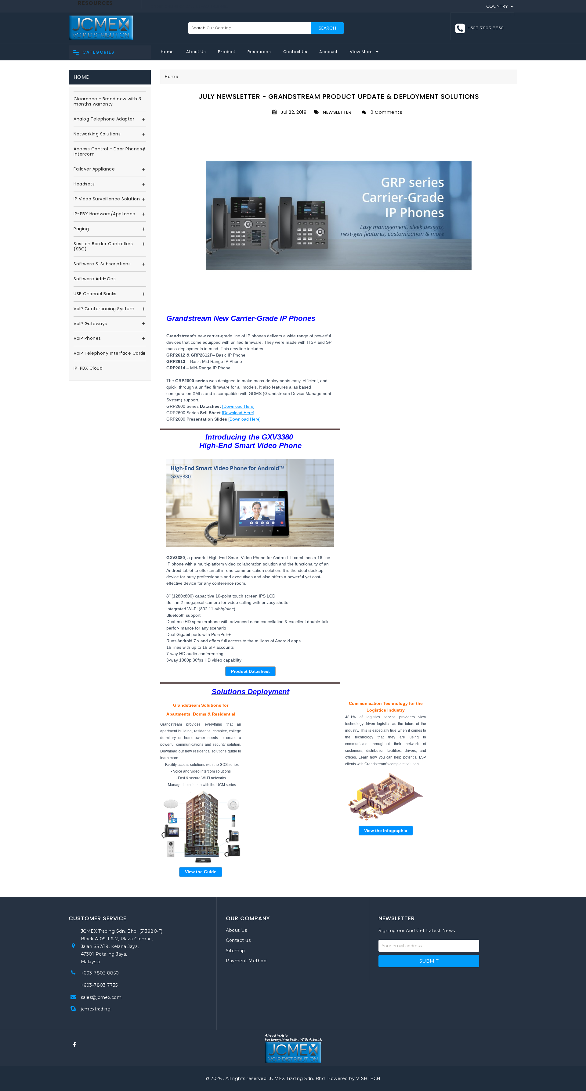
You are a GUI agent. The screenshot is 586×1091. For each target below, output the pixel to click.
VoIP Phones (87, 338)
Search (327, 28)
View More (361, 52)
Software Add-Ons (95, 279)
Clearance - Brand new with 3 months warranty (107, 101)
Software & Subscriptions (102, 264)
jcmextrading (95, 1009)
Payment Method (246, 961)
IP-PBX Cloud (88, 368)
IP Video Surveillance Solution (107, 199)
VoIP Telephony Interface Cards (110, 353)
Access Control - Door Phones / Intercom (110, 151)
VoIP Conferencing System (104, 309)
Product (226, 52)
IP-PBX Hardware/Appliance (105, 214)
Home (167, 52)
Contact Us (295, 52)
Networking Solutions (97, 134)
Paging (81, 229)
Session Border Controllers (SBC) (103, 246)
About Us (196, 52)
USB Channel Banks (95, 294)
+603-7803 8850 (100, 973)
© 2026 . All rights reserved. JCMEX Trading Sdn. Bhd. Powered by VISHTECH (293, 1078)
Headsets (84, 184)
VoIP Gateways (90, 324)
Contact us (238, 940)
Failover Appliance (94, 169)
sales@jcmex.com (101, 997)
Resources (259, 52)
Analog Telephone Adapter (104, 119)
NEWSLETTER (335, 112)
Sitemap (235, 950)
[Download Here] (238, 406)
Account (328, 52)
